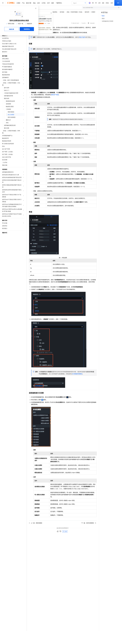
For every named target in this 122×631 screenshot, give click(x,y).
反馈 (66, 531)
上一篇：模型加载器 (36, 523)
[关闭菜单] (3, 3)
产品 (23, 3)
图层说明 (87, 12)
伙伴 (48, 3)
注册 (112, 3)
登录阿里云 (27, 29)
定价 (38, 3)
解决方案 (28, 3)
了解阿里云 (59, 3)
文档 (99, 3)
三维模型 (93, 12)
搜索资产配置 (55, 94)
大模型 (18, 3)
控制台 (107, 3)
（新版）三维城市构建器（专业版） (74, 12)
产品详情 (83, 23)
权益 (34, 3)
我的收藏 (92, 23)
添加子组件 (82, 37)
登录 (118, 3)
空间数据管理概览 (77, 374)
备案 (103, 3)
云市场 (43, 3)
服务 (52, 3)
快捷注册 (11, 29)
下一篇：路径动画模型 (87, 523)
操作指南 (62, 12)
